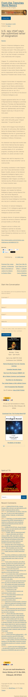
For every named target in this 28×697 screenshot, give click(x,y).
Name (3, 307)
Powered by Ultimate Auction (20, 696)
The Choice (9, 632)
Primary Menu (6, 18)
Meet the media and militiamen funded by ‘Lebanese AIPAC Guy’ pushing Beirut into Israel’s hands (13, 604)
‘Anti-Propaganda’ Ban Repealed (14, 386)
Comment (5, 297)
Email (3, 314)
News (9, 26)
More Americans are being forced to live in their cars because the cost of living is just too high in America (13, 610)
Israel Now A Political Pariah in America (15, 601)
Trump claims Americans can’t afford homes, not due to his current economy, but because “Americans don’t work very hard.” (13, 563)
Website (4, 321)
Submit (24, 497)
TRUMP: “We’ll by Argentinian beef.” (15, 532)
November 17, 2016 (11, 24)
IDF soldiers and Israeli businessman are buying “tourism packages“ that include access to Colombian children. (13, 585)
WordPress (12, 688)
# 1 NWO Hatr (19, 257)
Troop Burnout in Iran (10, 589)
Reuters (3, 41)
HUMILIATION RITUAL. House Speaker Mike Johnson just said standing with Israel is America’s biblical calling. (14, 508)
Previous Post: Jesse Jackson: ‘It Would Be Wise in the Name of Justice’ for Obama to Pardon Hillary (7, 268)
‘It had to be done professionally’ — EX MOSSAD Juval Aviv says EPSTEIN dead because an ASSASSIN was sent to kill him (14, 636)
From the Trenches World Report (12, 4)
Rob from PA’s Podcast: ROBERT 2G (14, 373)
